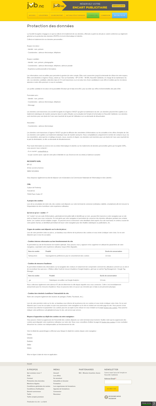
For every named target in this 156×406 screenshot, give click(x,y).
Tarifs (29, 394)
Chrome (29, 338)
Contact (30, 378)
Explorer (30, 341)
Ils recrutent (57, 15)
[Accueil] (35, 5)
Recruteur (119, 15)
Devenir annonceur (34, 391)
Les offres (43, 15)
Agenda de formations (61, 389)
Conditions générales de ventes (38, 386)
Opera (29, 348)
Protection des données (35, 381)
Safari (29, 344)
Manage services (146, 403)
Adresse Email (110, 379)
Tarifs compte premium (35, 397)
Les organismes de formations (64, 386)
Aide (28, 375)
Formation (93, 15)
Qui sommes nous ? (34, 373)
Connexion (105, 15)
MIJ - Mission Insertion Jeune (89, 373)
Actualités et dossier (75, 15)
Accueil (32, 15)
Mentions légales (33, 383)
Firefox (29, 334)
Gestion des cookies (110, 308)
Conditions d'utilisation (35, 389)
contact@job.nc (43, 151)
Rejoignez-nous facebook (115, 397)
